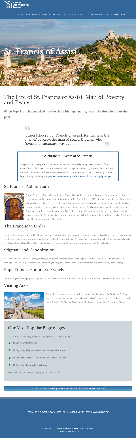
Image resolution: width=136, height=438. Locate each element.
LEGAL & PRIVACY (101, 411)
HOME (30, 411)
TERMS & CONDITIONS (79, 411)
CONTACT (62, 411)
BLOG (52, 411)
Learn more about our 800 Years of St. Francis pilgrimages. (82, 176)
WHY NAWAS (41, 411)
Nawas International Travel (67, 428)
